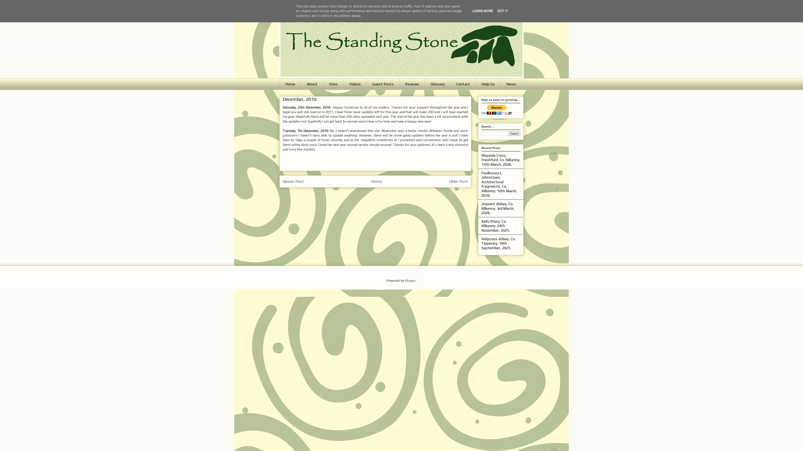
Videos (355, 84)
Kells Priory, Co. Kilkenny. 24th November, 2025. (495, 225)
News (511, 84)
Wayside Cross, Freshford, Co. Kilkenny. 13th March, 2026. (500, 160)
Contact (463, 84)
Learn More (482, 11)
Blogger (410, 281)
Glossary (438, 84)
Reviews (412, 84)
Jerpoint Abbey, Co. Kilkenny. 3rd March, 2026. (498, 208)
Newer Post (293, 181)
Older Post (458, 181)
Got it (502, 11)
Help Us (488, 84)
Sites (333, 84)
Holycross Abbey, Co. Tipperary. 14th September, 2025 (498, 243)
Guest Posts (383, 84)
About (312, 84)
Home (290, 84)
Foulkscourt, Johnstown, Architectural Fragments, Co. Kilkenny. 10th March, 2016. (499, 184)
